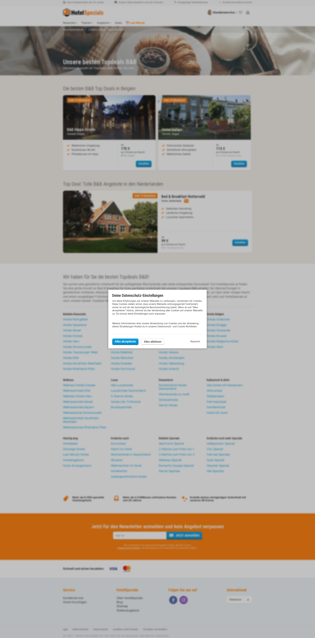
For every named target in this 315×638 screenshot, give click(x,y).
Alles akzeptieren (125, 341)
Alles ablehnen (152, 341)
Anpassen (195, 341)
